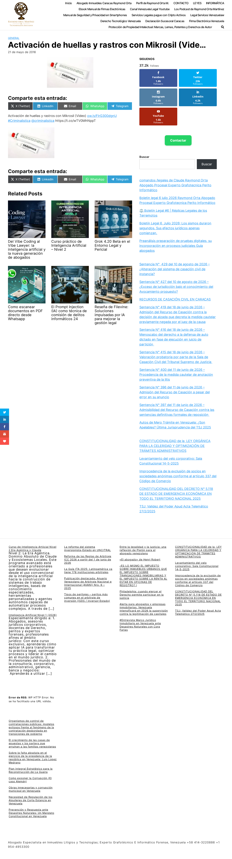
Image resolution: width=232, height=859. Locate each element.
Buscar (144, 157)
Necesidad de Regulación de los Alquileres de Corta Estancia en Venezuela (30, 800)
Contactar (178, 140)
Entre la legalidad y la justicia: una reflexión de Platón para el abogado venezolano (143, 550)
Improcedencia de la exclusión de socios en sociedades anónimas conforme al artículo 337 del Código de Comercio (177, 476)
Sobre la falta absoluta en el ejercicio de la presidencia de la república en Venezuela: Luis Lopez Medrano (33, 757)
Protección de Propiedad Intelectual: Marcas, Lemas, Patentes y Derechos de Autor (160, 27)
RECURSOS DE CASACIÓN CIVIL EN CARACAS (175, 299)
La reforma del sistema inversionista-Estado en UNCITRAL (87, 548)
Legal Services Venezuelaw (207, 15)
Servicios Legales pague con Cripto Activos (159, 15)
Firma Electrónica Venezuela (206, 21)
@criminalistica (42, 121)
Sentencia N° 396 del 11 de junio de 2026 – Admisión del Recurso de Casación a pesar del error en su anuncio (174, 392)
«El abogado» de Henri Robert (140, 559)
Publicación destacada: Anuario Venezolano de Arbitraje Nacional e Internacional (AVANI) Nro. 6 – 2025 (88, 583)
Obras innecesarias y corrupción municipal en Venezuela (31, 789)
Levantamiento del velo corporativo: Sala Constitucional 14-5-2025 (196, 566)
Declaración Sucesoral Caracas (164, 21)
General (13, 38)
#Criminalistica (19, 121)
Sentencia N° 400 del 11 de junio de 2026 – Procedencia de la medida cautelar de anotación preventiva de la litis (176, 374)
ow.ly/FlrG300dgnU (102, 116)
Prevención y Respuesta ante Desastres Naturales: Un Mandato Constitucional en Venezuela (31, 813)
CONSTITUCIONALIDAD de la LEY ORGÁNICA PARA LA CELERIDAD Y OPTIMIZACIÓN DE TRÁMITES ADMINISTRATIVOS (174, 446)
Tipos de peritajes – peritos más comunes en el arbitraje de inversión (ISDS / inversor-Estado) (87, 597)
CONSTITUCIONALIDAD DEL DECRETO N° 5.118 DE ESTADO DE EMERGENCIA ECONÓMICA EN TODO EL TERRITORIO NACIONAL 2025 (176, 493)
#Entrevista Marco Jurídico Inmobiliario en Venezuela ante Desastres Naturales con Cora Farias (140, 624)
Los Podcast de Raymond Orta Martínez (199, 9)
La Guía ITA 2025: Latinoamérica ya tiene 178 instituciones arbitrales (88, 570)
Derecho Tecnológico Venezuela (120, 21)
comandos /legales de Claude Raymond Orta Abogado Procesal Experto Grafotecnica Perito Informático (175, 185)
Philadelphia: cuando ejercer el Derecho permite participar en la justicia (142, 594)
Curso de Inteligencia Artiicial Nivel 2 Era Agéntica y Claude (32, 548)
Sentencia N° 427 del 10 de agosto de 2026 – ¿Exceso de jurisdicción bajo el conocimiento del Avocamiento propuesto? (176, 286)
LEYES (197, 3)
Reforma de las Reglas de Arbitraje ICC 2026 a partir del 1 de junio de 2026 (87, 559)
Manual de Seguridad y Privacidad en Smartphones (95, 15)
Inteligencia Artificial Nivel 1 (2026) (33, 614)
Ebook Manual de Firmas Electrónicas (102, 9)
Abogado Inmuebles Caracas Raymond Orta (104, 3)
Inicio (68, 3)
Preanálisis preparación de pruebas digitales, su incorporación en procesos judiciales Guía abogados (175, 245)
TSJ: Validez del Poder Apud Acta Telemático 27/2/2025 (198, 612)
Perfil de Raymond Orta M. (152, 3)
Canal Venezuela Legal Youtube (149, 9)
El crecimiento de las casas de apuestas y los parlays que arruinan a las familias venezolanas (32, 743)
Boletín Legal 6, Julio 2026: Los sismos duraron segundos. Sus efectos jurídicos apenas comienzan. (175, 228)
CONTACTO (180, 3)
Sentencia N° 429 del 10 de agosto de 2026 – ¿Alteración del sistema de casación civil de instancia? (174, 269)
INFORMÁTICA (215, 3)
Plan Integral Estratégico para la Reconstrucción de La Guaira (31, 770)
